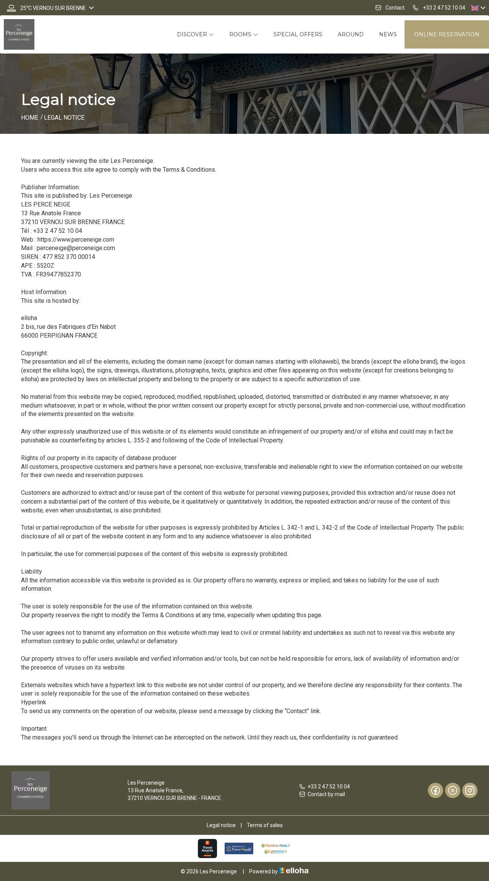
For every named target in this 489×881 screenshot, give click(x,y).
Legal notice (221, 825)
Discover (193, 34)
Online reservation (446, 34)
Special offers (298, 34)
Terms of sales (265, 825)
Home (29, 117)
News (388, 34)
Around (351, 34)
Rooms (241, 34)
